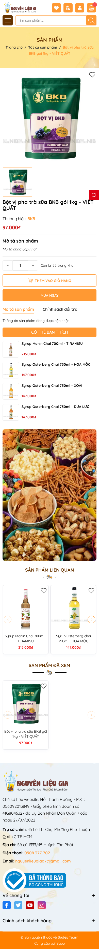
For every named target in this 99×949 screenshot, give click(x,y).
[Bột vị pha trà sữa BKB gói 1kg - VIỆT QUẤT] (25, 703)
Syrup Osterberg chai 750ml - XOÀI (52, 385)
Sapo (61, 943)
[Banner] (49, 495)
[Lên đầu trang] (93, 936)
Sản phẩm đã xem (49, 665)
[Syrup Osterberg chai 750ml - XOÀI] (11, 391)
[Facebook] (7, 905)
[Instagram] (42, 905)
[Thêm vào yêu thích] (92, 74)
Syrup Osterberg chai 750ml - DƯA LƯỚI (56, 406)
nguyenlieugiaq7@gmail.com (43, 860)
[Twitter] (18, 905)
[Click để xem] (49, 117)
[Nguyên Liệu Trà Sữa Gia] (18, 7)
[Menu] (8, 20)
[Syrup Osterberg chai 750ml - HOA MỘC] (11, 370)
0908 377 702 (37, 852)
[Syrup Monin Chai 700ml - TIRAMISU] (11, 349)
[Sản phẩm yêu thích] (57, 7)
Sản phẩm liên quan (49, 570)
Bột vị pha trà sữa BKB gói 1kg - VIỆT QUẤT (25, 734)
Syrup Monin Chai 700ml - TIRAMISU (52, 343)
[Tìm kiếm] (91, 20)
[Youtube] (30, 905)
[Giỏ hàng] (91, 7)
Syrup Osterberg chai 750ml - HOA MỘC (56, 364)
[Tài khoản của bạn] (81, 7)
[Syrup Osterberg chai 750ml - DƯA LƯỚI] (11, 412)
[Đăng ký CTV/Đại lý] (69, 7)
